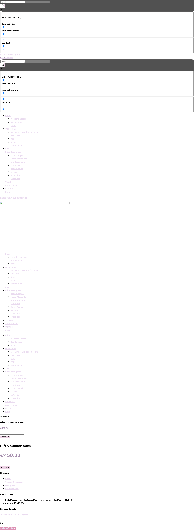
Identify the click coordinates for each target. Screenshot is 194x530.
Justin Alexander (19, 158)
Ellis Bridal (15, 165)
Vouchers (10, 182)
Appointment (11, 185)
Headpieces (16, 122)
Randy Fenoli (17, 168)
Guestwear (16, 135)
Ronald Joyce (17, 155)
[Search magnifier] (2, 6)
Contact (9, 188)
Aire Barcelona (18, 162)
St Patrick (15, 175)
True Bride (15, 178)
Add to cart (5, 437)
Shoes (13, 125)
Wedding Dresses (19, 119)
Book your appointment (13, 197)
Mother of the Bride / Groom (24, 132)
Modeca (15, 172)
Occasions (10, 129)
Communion (16, 145)
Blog (7, 192)
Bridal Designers (13, 152)
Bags (13, 139)
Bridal (8, 115)
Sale (7, 148)
